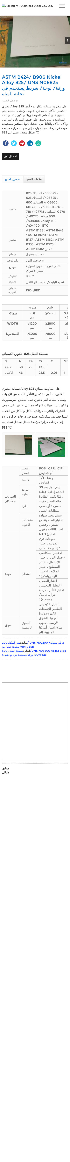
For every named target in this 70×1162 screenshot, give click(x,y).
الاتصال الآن (10, 156)
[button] (67, 40)
